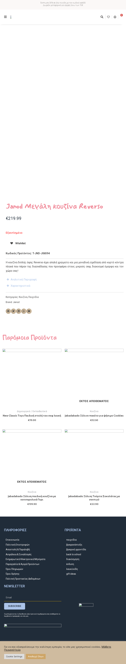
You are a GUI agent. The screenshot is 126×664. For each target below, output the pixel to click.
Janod (16, 302)
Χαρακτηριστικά (20, 285)
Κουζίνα (23, 297)
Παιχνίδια (33, 297)
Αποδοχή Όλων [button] (36, 656)
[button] (102, 16)
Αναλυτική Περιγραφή (24, 279)
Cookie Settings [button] (14, 656)
